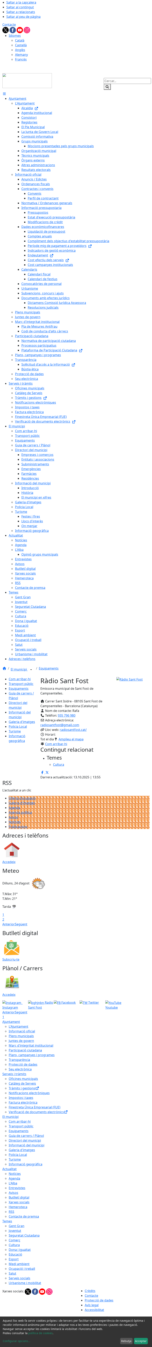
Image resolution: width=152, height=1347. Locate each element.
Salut (12, 1273)
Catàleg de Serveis (22, 1083)
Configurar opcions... (16, 1341)
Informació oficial (22, 1031)
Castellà (21, 45)
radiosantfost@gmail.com (59, 725)
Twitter (93, 1002)
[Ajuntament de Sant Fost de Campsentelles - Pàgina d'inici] (27, 80)
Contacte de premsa (24, 1216)
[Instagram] (27, 30)
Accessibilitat (94, 1310)
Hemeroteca (18, 1207)
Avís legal (92, 1305)
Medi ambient (19, 1264)
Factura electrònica (23, 1102)
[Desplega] (31, 670)
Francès (21, 59)
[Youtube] (20, 30)
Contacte (9, 24)
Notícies (15, 822)
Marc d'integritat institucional (31, 1045)
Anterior (8, 924)
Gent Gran (16, 1226)
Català (19, 40)
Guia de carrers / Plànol (26, 1136)
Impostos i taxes (21, 1098)
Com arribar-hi (20, 679)
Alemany (21, 54)
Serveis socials (19, 1278)
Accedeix (8, 862)
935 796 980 (66, 715)
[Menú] (4, 94)
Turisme (15, 731)
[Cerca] (107, 87)
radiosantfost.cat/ (73, 730)
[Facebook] (13, 30)
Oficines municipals (23, 1079)
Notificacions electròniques (29, 1093)
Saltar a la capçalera (21, 2)
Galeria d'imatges (22, 722)
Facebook (68, 1002)
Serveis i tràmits (14, 1074)
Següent (21, 924)
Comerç (14, 1240)
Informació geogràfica (25, 1164)
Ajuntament (11, 1022)
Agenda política (20, 812)
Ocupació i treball (22, 1268)
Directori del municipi (25, 1140)
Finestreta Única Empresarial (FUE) (34, 1107)
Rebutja (126, 1341)
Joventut (15, 1230)
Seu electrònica (20, 1069)
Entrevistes (17, 1188)
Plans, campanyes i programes (32, 1055)
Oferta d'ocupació (22, 798)
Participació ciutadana (25, 1050)
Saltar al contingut (20, 7)
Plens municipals (21, 1036)
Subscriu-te (10, 959)
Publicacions (18, 826)
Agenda (14, 807)
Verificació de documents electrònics (36, 1112)
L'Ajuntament (18, 1026)
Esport (14, 1259)
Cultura (14, 1245)
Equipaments (49, 668)
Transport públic (21, 684)
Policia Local (18, 726)
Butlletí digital (19, 1197)
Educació (15, 1254)
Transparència (19, 1060)
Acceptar (141, 1341)
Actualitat (9, 1169)
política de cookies (40, 1333)
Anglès (20, 50)
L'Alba (13, 1183)
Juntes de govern (21, 1041)
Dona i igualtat (20, 1249)
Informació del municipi (26, 1145)
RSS (11, 1211)
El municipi (19, 669)
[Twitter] (6, 30)
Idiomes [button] (15, 35)
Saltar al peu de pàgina (23, 16)
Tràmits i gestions (22, 1088)
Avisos (13, 817)
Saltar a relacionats (20, 12)
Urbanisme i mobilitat (25, 1283)
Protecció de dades (23, 1064)
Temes (7, 1221)
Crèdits (90, 1291)
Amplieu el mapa (71, 739)
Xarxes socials (19, 1202)
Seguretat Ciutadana (24, 1235)
